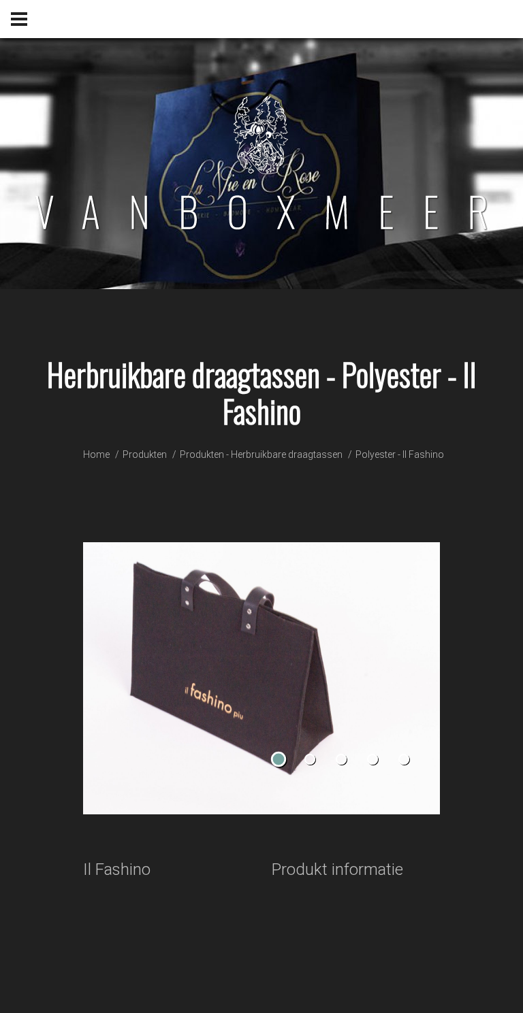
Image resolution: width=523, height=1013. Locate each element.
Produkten (145, 454)
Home (96, 454)
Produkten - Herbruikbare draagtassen (261, 454)
